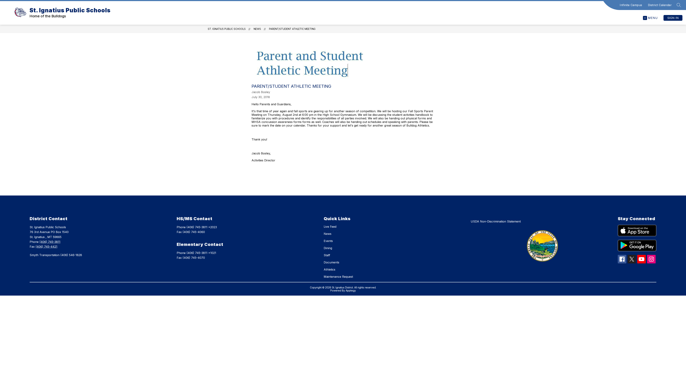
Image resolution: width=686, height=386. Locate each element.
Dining (328, 248)
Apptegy (351, 290)
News (257, 28)
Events (328, 241)
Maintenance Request (338, 276)
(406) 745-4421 (46, 246)
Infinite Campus (631, 5)
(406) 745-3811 (49, 242)
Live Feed (330, 226)
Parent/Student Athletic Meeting (292, 28)
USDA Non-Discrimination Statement (496, 221)
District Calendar (660, 5)
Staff (327, 255)
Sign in (673, 18)
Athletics (329, 269)
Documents (331, 262)
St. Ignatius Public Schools (227, 28)
